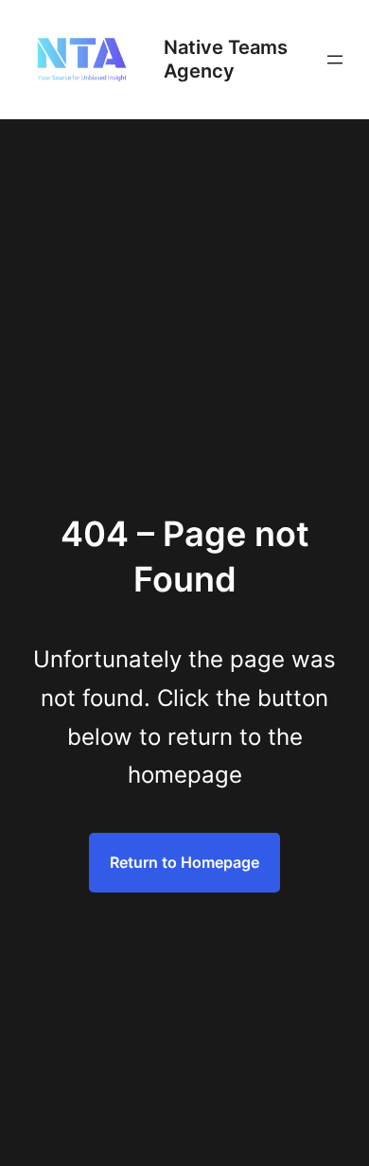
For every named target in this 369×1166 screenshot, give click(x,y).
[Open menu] (335, 59)
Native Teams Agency (226, 59)
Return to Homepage (184, 862)
